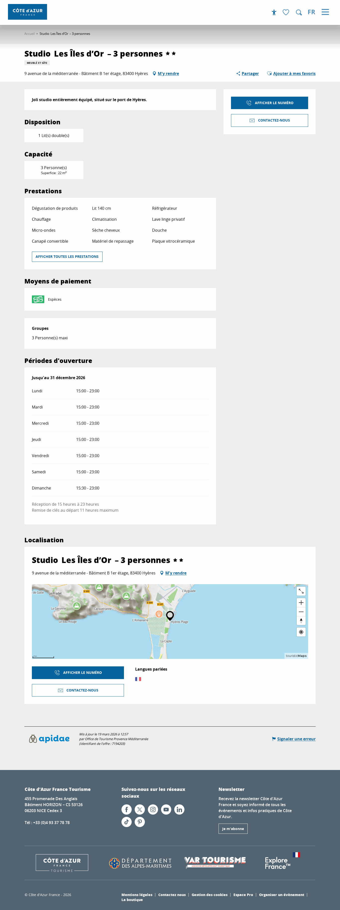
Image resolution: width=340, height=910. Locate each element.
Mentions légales (136, 894)
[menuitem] (27, 12)
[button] (299, 12)
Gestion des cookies (209, 894)
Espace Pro (243, 894)
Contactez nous (172, 894)
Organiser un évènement (281, 894)
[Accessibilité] (274, 12)
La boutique (132, 899)
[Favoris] (286, 12)
